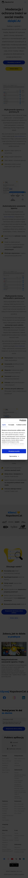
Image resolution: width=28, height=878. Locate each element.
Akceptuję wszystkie (14, 451)
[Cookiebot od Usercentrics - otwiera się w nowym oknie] (19, 420)
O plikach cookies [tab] (21, 424)
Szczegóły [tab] (11, 424)
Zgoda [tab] (4, 424)
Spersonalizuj (13, 456)
